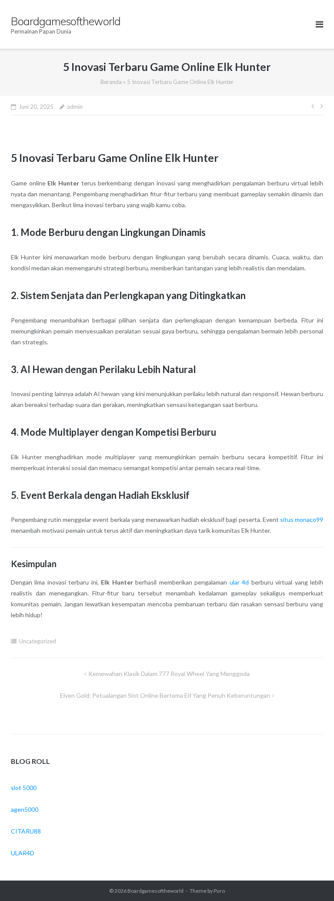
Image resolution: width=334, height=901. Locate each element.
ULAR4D (22, 853)
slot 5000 (24, 787)
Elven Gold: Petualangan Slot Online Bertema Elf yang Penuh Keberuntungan (165, 695)
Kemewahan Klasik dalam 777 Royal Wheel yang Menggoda (169, 673)
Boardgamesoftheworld (155, 891)
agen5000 (24, 809)
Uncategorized (37, 641)
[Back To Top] (312, 880)
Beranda (111, 81)
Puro (219, 891)
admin (75, 106)
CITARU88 (26, 831)
